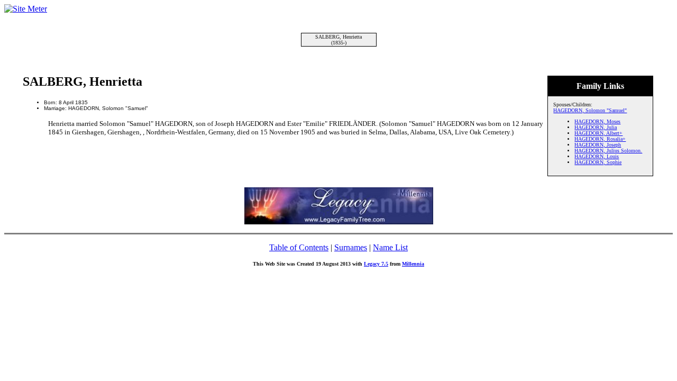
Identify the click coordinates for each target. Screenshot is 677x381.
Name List (390, 247)
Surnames (350, 247)
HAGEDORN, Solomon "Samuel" (590, 110)
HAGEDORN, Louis (596, 156)
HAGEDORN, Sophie (597, 162)
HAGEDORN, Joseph (597, 145)
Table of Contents (298, 247)
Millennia (413, 264)
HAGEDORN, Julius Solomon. (608, 150)
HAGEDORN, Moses (597, 121)
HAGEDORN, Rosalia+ (600, 139)
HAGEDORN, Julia (595, 127)
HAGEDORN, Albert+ (598, 133)
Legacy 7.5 (376, 264)
